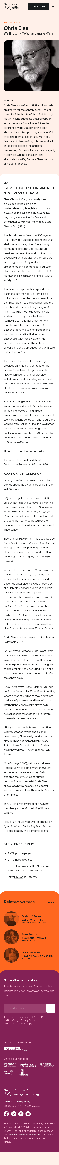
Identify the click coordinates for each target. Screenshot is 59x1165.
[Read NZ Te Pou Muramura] (12, 6)
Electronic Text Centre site (25, 870)
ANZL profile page (19, 853)
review (18, 876)
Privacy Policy (28, 1020)
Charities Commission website (24, 1134)
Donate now (38, 6)
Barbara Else (28, 424)
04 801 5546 (20, 1090)
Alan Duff (43, 433)
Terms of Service (17, 1023)
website (27, 859)
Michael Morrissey (32, 221)
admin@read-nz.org (26, 1094)
